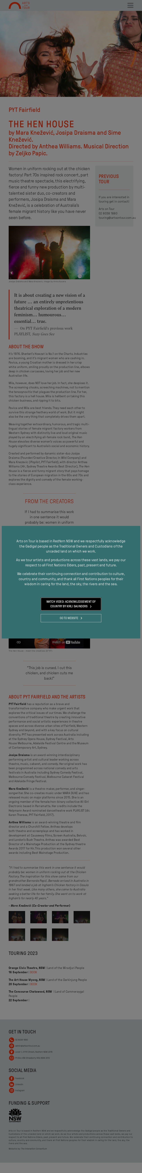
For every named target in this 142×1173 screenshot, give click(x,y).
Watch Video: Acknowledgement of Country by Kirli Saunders (71, 604)
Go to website (69, 618)
